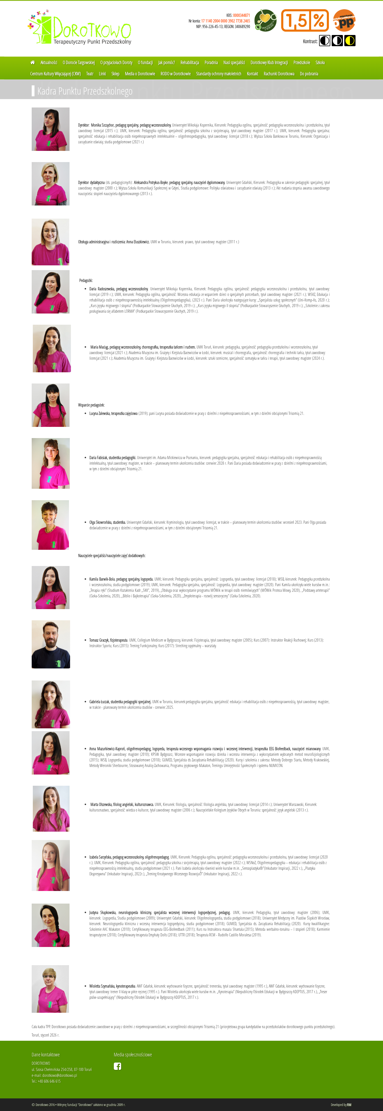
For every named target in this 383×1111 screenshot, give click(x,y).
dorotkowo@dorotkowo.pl (59, 1075)
